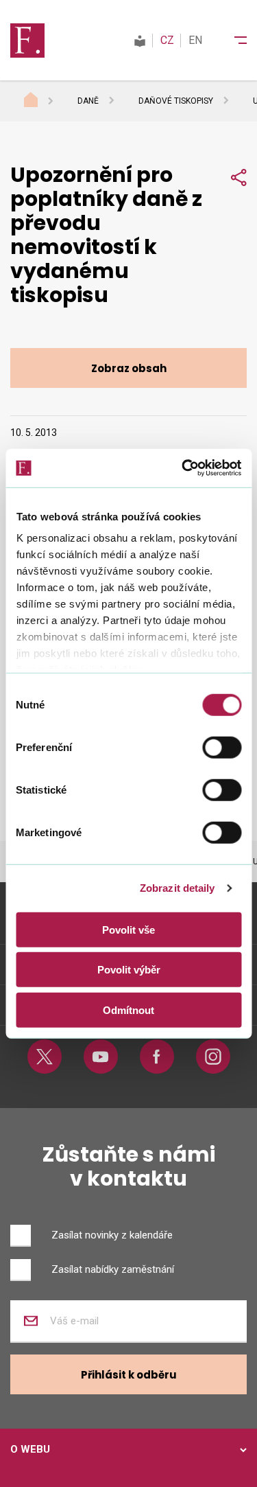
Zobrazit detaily (177, 888)
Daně (88, 101)
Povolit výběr (128, 970)
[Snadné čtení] (140, 40)
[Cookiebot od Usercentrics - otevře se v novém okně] (183, 468)
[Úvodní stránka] (44, 101)
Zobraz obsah (129, 368)
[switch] (221, 747)
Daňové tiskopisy (175, 101)
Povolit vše (128, 929)
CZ (167, 40)
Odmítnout (128, 1009)
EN (195, 40)
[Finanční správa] (27, 40)
